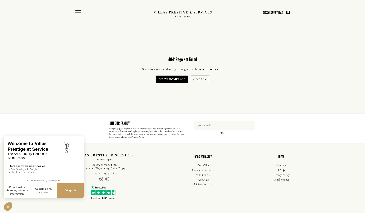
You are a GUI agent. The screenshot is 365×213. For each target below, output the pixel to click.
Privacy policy (281, 175)
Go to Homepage (172, 79)
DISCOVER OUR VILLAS (273, 12)
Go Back (199, 79)
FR (288, 12)
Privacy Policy (137, 137)
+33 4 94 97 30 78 (104, 173)
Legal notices (281, 179)
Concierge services (203, 170)
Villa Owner (203, 175)
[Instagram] (107, 179)
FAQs (281, 170)
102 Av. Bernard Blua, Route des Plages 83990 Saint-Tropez (104, 166)
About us (203, 179)
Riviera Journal (203, 184)
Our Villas (203, 165)
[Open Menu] (79, 12)
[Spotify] (101, 179)
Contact (281, 165)
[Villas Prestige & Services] (183, 14)
